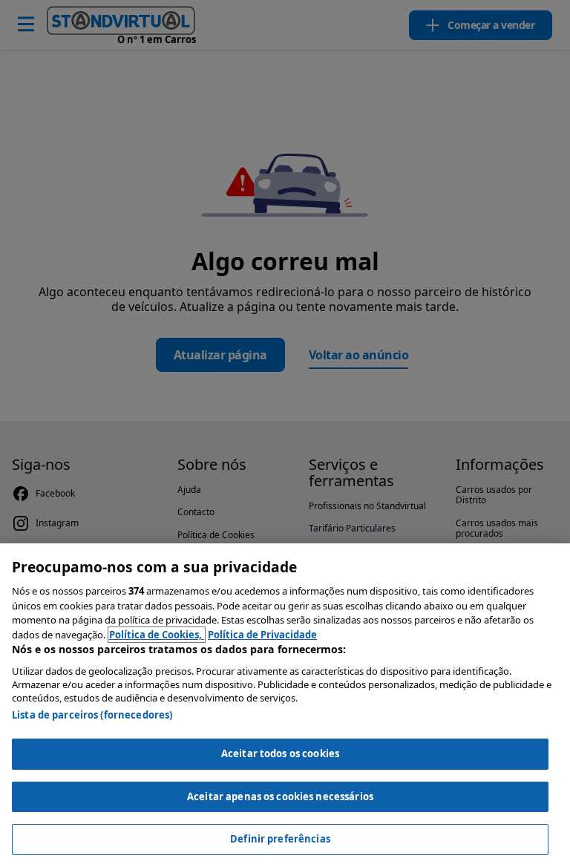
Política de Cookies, (156, 634)
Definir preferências (280, 838)
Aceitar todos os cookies (280, 753)
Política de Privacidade (262, 634)
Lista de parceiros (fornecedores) (92, 715)
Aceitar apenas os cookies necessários (280, 796)
